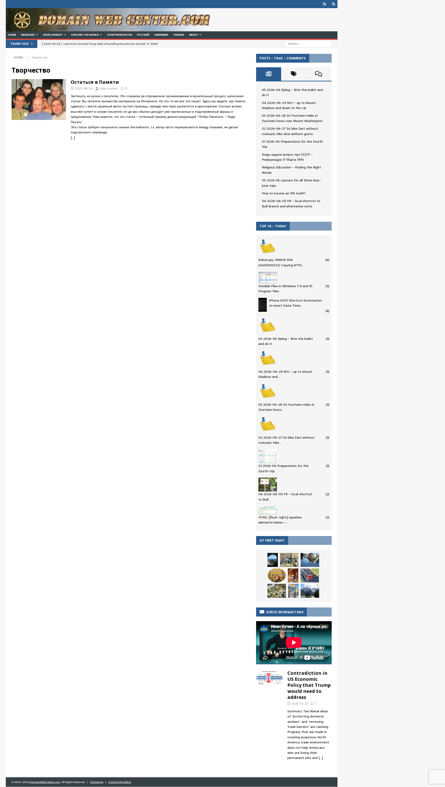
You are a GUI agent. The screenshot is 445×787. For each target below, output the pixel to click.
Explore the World (85, 35)
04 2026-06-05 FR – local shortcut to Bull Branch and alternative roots (291, 203)
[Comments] (318, 74)
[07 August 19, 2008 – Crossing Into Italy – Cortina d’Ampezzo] (310, 591)
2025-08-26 (83, 88)
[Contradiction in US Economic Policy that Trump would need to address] (269, 714)
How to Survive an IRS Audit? (284, 193)
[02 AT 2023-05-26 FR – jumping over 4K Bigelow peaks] (276, 591)
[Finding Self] (39, 99)
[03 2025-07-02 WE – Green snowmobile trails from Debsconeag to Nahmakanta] (309, 575)
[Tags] (293, 74)
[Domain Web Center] (113, 28)
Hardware (161, 35)
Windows (28, 35)
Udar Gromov (108, 88)
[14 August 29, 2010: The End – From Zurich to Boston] (293, 591)
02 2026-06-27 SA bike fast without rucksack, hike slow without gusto (290, 131)
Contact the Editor (119, 782)
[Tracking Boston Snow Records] (310, 560)
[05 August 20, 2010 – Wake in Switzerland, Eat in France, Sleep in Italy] (293, 575)
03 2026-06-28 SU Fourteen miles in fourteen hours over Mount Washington (292, 118)
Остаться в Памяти (95, 82)
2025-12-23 (300, 703)
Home (12, 35)
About (193, 35)
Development (53, 35)
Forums (178, 35)
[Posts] (268, 74)
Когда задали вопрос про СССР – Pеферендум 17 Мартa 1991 (287, 157)
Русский (143, 35)
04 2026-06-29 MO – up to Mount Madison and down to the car (289, 105)
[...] (321, 757)
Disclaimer (96, 782)
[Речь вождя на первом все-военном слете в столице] (289, 560)
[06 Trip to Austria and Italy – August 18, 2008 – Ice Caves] (272, 560)
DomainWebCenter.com (44, 782)
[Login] (324, 4)
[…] (73, 137)
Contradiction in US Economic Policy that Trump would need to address (309, 685)
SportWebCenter (119, 35)
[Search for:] (308, 43)
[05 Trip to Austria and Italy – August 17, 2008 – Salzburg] (277, 575)
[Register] (333, 4)
